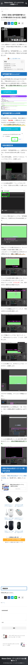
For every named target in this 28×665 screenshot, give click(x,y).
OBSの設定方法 (7, 67)
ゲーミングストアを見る (14, 539)
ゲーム (3, 602)
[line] (15, 23)
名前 (3, 622)
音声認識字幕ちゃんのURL (10, 129)
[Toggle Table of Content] (21, 62)
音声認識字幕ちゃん (8, 92)
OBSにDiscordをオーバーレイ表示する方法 (13, 69)
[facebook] (9, 23)
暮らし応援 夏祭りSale (14, 58)
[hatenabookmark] (12, 23)
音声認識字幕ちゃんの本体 (10, 65)
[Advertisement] (14, 569)
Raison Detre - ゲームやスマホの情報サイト (14, 3)
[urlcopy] (22, 23)
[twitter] (5, 23)
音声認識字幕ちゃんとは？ (10, 63)
